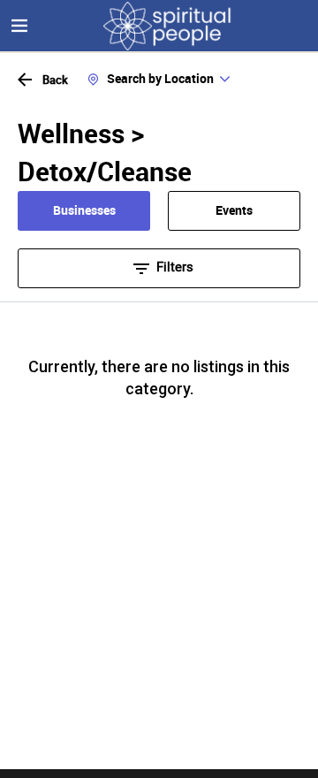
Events (234, 210)
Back (55, 80)
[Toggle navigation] (19, 25)
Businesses (84, 210)
